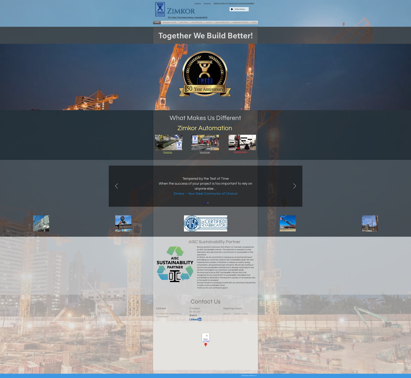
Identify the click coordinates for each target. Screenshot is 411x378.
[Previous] (116, 186)
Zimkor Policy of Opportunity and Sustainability (234, 3)
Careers (197, 3)
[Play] (232, 9)
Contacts (207, 3)
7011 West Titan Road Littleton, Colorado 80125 (187, 18)
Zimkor (181, 11)
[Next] (294, 186)
